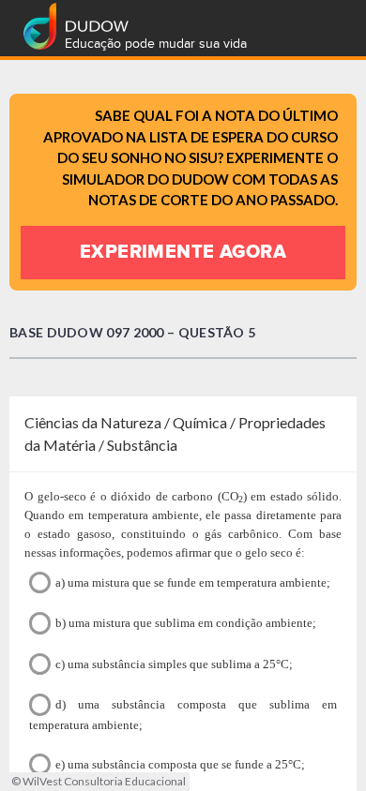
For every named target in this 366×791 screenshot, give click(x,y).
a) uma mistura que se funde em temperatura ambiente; (192, 582)
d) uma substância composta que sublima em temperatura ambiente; (183, 714)
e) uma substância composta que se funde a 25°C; (180, 764)
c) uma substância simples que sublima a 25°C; (174, 664)
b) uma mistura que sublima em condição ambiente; (185, 623)
